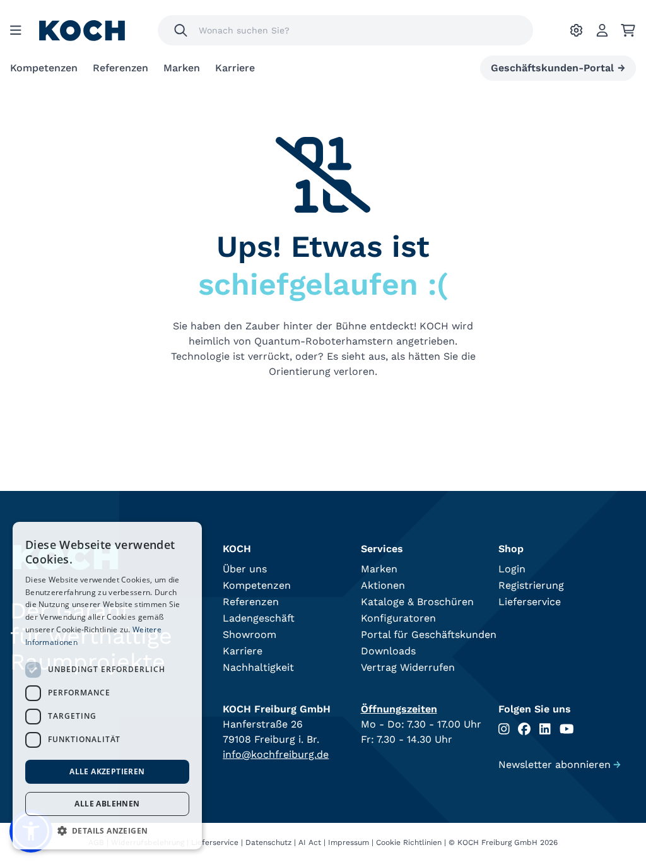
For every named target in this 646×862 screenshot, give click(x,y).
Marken (181, 68)
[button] (107, 830)
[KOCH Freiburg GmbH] (82, 31)
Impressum (348, 842)
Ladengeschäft (259, 618)
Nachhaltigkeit (258, 667)
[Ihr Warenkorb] (628, 30)
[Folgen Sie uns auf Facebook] (524, 729)
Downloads (388, 651)
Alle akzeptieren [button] (106, 771)
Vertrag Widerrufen (408, 667)
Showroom (249, 635)
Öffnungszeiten (399, 709)
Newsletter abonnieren (559, 764)
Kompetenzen (44, 68)
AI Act (309, 842)
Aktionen (383, 585)
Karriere (235, 68)
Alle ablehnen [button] (106, 803)
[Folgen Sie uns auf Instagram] (504, 729)
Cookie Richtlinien (409, 842)
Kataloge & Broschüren (417, 602)
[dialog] (107, 685)
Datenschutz (268, 842)
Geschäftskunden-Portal (558, 68)
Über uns (245, 569)
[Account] (602, 30)
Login (512, 569)
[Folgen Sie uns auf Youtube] (567, 729)
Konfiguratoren (398, 618)
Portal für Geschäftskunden (428, 635)
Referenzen (120, 68)
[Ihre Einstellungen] (576, 30)
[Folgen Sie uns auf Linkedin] (545, 729)
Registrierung (531, 585)
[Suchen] (181, 30)
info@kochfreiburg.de (276, 754)
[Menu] (15, 30)
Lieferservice (529, 602)
